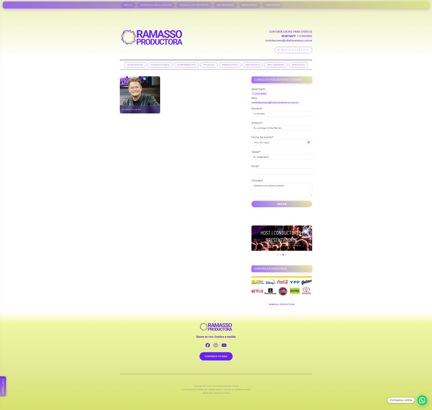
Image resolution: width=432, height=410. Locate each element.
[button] (422, 400)
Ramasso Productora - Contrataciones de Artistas (152, 37)
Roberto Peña (131, 109)
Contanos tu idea (216, 356)
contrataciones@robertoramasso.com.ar (288, 40)
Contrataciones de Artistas (226, 386)
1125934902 (304, 36)
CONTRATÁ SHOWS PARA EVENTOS (290, 31)
